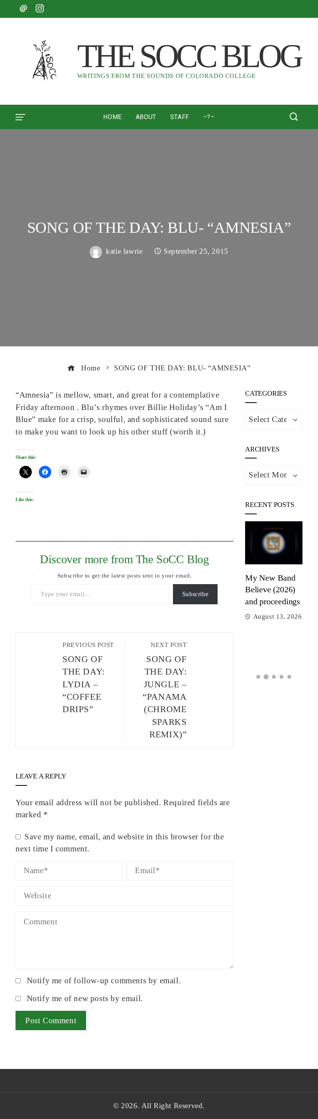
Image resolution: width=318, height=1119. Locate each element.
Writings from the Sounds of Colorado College (166, 76)
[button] (258, 677)
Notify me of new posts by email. (85, 998)
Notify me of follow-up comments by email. (104, 980)
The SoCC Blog (189, 56)
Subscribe (195, 594)
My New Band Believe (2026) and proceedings (272, 590)
